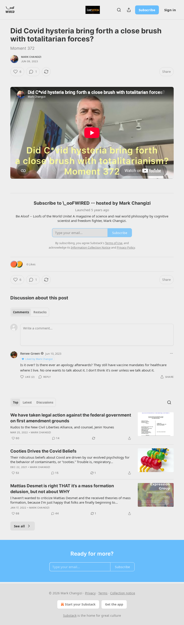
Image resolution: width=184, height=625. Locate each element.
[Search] (118, 9)
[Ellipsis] (171, 353)
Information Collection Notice (90, 247)
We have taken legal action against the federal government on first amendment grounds (70, 417)
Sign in (170, 10)
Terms (102, 593)
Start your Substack (80, 604)
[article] (92, 426)
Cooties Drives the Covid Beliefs (43, 451)
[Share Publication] (128, 9)
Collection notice (122, 593)
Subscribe (147, 10)
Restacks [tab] (39, 312)
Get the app (114, 604)
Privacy (90, 593)
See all (19, 526)
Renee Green (30, 353)
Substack (70, 615)
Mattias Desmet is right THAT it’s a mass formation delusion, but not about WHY (62, 488)
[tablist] (29, 312)
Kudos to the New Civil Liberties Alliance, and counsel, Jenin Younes (62, 427)
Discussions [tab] (44, 402)
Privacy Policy (126, 247)
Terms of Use (113, 243)
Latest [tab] (27, 402)
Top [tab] (15, 402)
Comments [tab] (21, 312)
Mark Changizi (31, 56)
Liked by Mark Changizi (39, 359)
